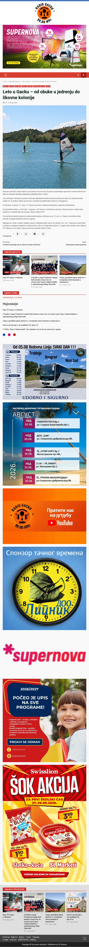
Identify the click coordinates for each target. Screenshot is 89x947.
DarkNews (52, 944)
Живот (24, 86)
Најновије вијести (39, 86)
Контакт (13, 940)
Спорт (48, 86)
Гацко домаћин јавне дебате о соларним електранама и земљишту (72, 265)
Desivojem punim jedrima (76, 243)
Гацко (11, 86)
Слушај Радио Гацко (83, 75)
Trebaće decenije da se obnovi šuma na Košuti (21, 243)
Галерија (36, 937)
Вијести (5, 86)
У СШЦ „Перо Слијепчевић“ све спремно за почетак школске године (32, 329)
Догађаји (17, 86)
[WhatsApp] (43, 234)
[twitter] (26, 234)
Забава (30, 86)
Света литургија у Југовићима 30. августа (20, 325)
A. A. (5, 102)
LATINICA (18, 298)
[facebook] (18, 234)
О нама (5, 940)
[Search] (78, 75)
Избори (33, 940)
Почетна (6, 937)
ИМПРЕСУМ (23, 940)
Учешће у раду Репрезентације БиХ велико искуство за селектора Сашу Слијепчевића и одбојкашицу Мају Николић (44, 265)
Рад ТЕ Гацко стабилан (16, 265)
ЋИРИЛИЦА (8, 298)
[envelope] (34, 234)
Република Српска (44, 272)
